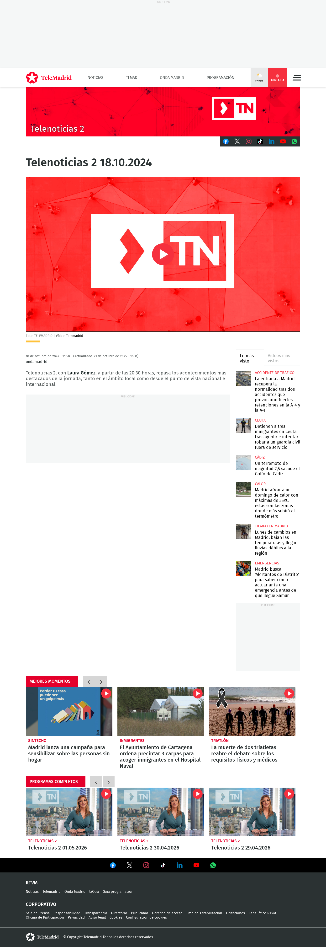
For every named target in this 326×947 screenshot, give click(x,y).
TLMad (131, 78)
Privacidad (76, 917)
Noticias (95, 78)
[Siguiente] (101, 681)
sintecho (37, 741)
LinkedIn (271, 141)
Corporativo (41, 904)
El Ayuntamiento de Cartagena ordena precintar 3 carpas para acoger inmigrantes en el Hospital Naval (160, 711)
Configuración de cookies (146, 917)
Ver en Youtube (196, 865)
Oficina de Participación (45, 917)
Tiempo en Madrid (271, 526)
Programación (220, 78)
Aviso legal (97, 917)
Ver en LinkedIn (179, 865)
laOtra (94, 891)
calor (260, 484)
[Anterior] (89, 681)
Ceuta (260, 420)
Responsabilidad (66, 913)
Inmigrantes (132, 741)
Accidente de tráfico (274, 373)
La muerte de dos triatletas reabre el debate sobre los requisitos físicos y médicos (252, 711)
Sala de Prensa (38, 913)
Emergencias (267, 563)
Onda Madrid (172, 78)
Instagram (248, 141)
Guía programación (118, 891)
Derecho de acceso (167, 913)
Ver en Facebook (113, 866)
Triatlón (220, 741)
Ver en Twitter (129, 866)
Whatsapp (294, 141)
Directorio (119, 913)
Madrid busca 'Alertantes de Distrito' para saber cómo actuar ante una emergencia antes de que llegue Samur (243, 568)
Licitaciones (235, 913)
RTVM (32, 883)
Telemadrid (51, 891)
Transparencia (95, 913)
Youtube (283, 141)
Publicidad (139, 913)
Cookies (116, 917)
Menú (296, 77)
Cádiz (260, 457)
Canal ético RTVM (262, 913)
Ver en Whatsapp (213, 865)
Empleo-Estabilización (204, 913)
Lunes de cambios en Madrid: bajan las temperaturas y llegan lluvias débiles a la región (243, 531)
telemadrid (42, 937)
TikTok (260, 141)
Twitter (237, 141)
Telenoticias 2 (42, 841)
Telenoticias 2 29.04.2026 (252, 812)
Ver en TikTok (163, 866)
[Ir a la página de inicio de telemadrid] (49, 78)
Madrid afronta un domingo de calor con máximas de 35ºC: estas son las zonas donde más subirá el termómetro (243, 489)
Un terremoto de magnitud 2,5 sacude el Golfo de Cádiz (243, 462)
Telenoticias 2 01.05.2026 (69, 812)
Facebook (225, 141)
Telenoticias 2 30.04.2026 (160, 812)
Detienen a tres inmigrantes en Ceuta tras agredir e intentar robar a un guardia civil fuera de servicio (243, 425)
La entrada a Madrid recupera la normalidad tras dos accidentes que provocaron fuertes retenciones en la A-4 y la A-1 (243, 378)
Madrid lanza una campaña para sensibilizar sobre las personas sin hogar (69, 711)
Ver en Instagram (146, 865)
